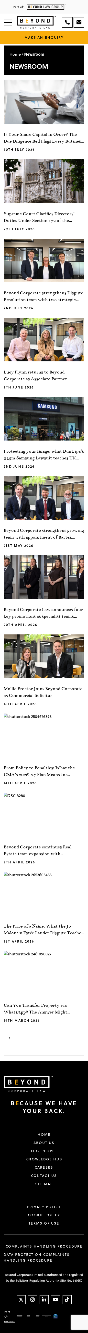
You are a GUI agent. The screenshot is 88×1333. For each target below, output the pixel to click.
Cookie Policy (44, 1215)
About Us (44, 1142)
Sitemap (44, 1183)
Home (15, 54)
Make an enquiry (44, 37)
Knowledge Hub (44, 1159)
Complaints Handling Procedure (44, 1246)
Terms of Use (44, 1223)
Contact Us (44, 1175)
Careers (44, 1167)
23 (58, 1038)
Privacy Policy (44, 1206)
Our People (44, 1151)
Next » (74, 1038)
